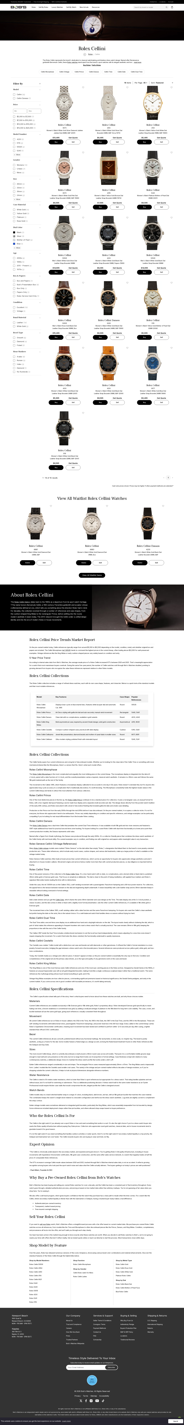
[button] (136, 62)
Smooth (21, 338)
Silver (20, 236)
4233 (20, 139)
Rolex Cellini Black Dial (124, 1284)
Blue (20, 244)
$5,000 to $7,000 (25, 116)
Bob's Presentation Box (28, 285)
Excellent (22, 307)
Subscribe (111, 1367)
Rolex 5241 (33, 1298)
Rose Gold (22, 221)
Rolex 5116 (33, 1302)
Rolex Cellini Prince (75, 800)
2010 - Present (24, 266)
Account (170, 2)
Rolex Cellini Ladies (80, 1276)
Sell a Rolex (96, 65)
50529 (21, 147)
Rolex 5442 (33, 1283)
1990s (20, 262)
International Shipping (155, 1324)
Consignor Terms (99, 1324)
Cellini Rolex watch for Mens (83, 1273)
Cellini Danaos (94, 72)
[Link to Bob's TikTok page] (103, 1400)
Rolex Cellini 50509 (36, 1264)
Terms (85, 1396)
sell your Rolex (45, 1224)
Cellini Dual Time (136, 72)
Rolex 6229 (33, 1287)
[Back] (84, 54)
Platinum (21, 217)
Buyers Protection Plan (128, 1328)
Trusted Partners (72, 1340)
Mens (20, 172)
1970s (20, 269)
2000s (21, 258)
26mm (21, 184)
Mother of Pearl (25, 240)
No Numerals (23, 372)
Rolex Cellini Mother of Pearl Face (128, 1288)
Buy (56, 142)
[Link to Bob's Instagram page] (91, 1400)
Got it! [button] (175, 1421)
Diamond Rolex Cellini (123, 1295)
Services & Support (103, 1315)
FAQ (94, 1336)
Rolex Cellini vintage (41, 848)
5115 (20, 143)
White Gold (23, 210)
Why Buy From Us (126, 1320)
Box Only (22, 288)
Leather (22, 322)
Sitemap (93, 1396)
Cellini (21, 94)
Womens (22, 165)
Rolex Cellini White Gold (124, 1272)
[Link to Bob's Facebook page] (86, 1400)
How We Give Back (73, 1332)
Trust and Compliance (73, 1324)
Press (68, 1336)
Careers (69, 1328)
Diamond (22, 341)
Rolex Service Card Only (28, 296)
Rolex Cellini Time (72, 874)
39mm (21, 191)
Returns (150, 1328)
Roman (21, 360)
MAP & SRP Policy (126, 1332)
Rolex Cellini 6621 (35, 1279)
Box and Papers (25, 281)
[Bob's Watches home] (19, 7)
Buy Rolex (87, 65)
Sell (73, 142)
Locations (162, 2)
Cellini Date (122, 72)
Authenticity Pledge (127, 1324)
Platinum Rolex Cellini (123, 1275)
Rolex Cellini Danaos (40, 826)
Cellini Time (108, 72)
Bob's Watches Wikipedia (75, 1343)
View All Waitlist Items (92, 575)
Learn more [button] (66, 1421)
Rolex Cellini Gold (122, 1264)
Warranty (150, 1332)
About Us (69, 1320)
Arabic (21, 357)
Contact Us (153, 2)
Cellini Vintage (64, 72)
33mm (20, 188)
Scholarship (97, 1340)
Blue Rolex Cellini (122, 1292)
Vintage (21, 311)
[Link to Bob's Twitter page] (81, 1400)
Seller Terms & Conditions (102, 1320)
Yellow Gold (23, 213)
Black (20, 232)
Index (20, 364)
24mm (21, 195)
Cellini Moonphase (47, 72)
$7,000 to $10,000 (26, 120)
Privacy (78, 1396)
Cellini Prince (79, 72)
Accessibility (104, 1396)
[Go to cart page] (172, 7)
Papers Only (23, 292)
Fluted (21, 345)
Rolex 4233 (33, 1294)
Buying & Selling (128, 1315)
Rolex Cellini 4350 (35, 1272)
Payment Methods (99, 1328)
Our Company (73, 1315)
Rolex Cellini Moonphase (42, 774)
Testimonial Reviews (127, 1340)
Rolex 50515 (33, 1291)
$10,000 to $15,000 (26, 124)
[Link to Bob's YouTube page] (97, 1400)
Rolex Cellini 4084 (35, 1268)
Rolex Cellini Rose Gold (124, 1268)
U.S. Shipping (152, 1320)
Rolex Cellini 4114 (35, 1275)
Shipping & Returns (157, 1315)
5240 (20, 151)
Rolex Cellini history (22, 602)
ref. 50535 (66, 650)
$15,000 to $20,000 (26, 128)
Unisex (21, 169)
